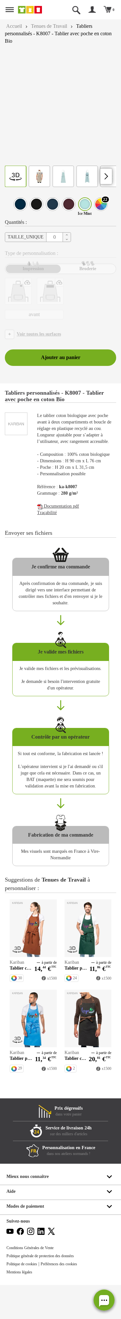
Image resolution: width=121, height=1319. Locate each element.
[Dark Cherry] (69, 204)
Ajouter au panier (60, 357)
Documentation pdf (63, 519)
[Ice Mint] (85, 204)
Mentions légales (21, 1306)
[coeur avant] (18, 291)
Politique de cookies (24, 1298)
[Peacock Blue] (52, 204)
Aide (11, 1225)
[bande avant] (50, 291)
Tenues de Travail (53, 26)
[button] (104, 1300)
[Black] (36, 204)
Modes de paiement (27, 1240)
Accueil (14, 26)
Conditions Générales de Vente (33, 1281)
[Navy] (20, 204)
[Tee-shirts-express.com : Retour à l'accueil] (34, 10)
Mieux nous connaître (29, 1210)
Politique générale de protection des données (45, 1289)
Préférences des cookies (66, 1298)
